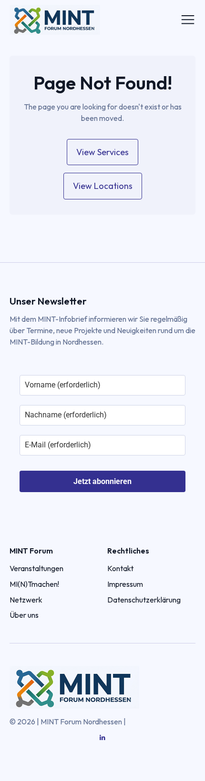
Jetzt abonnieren (102, 481)
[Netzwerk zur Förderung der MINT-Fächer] (74, 20)
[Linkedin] (102, 738)
